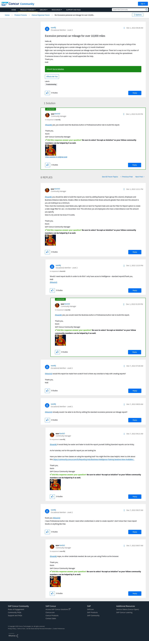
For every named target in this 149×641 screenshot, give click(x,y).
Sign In (143, 4)
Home (7, 15)
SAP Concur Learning (124, 612)
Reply (135, 93)
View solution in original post (56, 157)
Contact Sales (51, 618)
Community (27, 3)
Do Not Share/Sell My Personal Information (39, 628)
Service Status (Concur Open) (127, 609)
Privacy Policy (12, 628)
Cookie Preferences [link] (59, 628)
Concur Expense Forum (41, 15)
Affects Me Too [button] (52, 76)
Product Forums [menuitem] (27, 10)
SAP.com (90, 609)
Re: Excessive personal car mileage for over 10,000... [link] (74, 15)
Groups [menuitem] (43, 10)
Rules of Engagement (16, 609)
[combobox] (130, 9)
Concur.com (50, 612)
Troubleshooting (51, 84)
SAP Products (92, 612)
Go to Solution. (58, 69)
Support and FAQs (15, 615)
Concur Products (52, 615)
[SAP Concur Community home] (10, 3)
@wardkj (48, 125)
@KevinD (53, 282)
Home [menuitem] (13, 10)
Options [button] (138, 15)
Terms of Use (21, 628)
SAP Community (93, 615)
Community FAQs (14, 612)
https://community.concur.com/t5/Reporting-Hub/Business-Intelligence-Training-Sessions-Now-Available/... (93, 459)
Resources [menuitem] (56, 10)
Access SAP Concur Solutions (57, 609)
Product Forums (21, 15)
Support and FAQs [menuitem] (73, 10)
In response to (52, 120)
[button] (124, 28)
